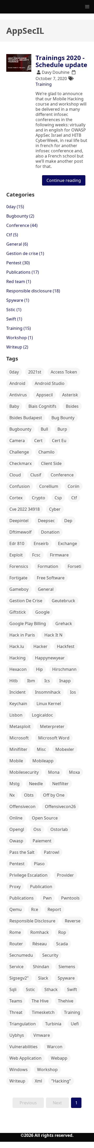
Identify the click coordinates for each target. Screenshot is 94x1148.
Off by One (53, 795)
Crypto (38, 498)
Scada (62, 944)
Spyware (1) (17, 300)
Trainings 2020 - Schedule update (61, 61)
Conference (62, 475)
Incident (17, 692)
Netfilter (60, 783)
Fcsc (36, 555)
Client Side (51, 463)
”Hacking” (61, 1081)
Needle (36, 783)
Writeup (17, 1081)
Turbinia (53, 1024)
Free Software (50, 578)
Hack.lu (16, 646)
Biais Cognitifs (42, 406)
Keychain (18, 703)
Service (16, 966)
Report (54, 909)
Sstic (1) (13, 309)
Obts (29, 795)
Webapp (59, 1058)
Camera (17, 440)
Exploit (16, 555)
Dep (68, 520)
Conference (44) (22, 225)
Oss (37, 829)
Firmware (59, 555)
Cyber (55, 509)
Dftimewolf (20, 532)
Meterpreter (52, 726)
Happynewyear (50, 658)
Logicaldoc (42, 715)
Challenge (19, 452)
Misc (41, 749)
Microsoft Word (53, 738)
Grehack (63, 623)
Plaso (39, 864)
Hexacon (18, 669)
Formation (48, 566)
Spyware (66, 978)
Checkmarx (20, 463)
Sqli (12, 989)
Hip (39, 669)
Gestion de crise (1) (25, 253)
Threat (15, 1012)
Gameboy (18, 589)
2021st (34, 372)
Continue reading (63, 180)
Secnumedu (21, 955)
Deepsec (46, 520)
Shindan (41, 966)
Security (50, 955)
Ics (47, 681)
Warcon (54, 1046)
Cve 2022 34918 (24, 509)
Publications (21, 898)
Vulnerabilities (23, 1046)
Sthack (51, 989)
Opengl (16, 829)
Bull (44, 429)
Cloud (15, 475)
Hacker (40, 646)
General (46, 589)
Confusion (19, 486)
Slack (43, 978)
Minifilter (18, 749)
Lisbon (15, 715)
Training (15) (18, 328)
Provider (65, 875)
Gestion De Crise (25, 600)
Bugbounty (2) (20, 216)
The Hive (40, 1001)
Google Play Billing (27, 623)
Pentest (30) (18, 263)
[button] (87, 7)
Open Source (45, 818)
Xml (38, 1081)
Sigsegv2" (19, 978)
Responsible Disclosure (32, 921)
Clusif (35, 475)
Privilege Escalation (28, 875)
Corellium (48, 486)
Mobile (16, 761)
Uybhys (16, 1035)
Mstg (14, 783)
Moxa (74, 772)
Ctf (74, 498)
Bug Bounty (62, 418)
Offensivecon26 (60, 806)
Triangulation (22, 1024)
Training (44, 84)
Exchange (67, 543)
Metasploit (20, 726)
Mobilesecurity (24, 772)
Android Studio (49, 383)
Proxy (15, 886)
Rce (34, 909)
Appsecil (44, 395)
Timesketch (43, 1012)
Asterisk (70, 395)
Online (15, 818)
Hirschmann (64, 669)
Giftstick (17, 612)
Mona (54, 772)
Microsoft (19, 738)
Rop (62, 932)
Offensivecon (22, 806)
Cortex (15, 498)
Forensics (18, 566)
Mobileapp (43, 761)
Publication (41, 886)
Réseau (39, 944)
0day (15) (15, 206)
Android (17, 383)
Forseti (74, 566)
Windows (18, 1069)
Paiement (42, 841)
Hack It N (53, 635)
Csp (58, 498)
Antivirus (18, 395)
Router (16, 944)
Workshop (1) (19, 337)
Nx (12, 795)
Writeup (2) (17, 347)
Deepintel (18, 520)
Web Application (25, 1058)
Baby (14, 406)
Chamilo (46, 452)
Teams (15, 1001)
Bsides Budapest (25, 418)
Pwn (47, 898)
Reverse (72, 921)
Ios (73, 692)
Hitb (13, 681)
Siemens (66, 966)
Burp (62, 429)
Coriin (73, 486)
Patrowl (51, 852)
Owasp (16, 841)
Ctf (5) (12, 235)
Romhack (39, 932)
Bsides (72, 406)
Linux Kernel (49, 703)
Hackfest (65, 646)
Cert (38, 440)
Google (42, 612)
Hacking (17, 658)
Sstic (30, 989)
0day (14, 372)
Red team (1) (18, 281)
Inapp (65, 681)
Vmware (41, 1035)
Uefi (75, 1024)
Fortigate (18, 578)
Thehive (65, 1001)
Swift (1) (14, 319)
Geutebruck (63, 600)
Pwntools (70, 898)
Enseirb (41, 543)
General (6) (17, 244)
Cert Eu (59, 440)
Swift (72, 989)
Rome (15, 932)
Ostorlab (59, 829)
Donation (50, 532)
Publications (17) (22, 272)
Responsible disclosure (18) (33, 291)
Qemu (15, 909)
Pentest (17, 864)
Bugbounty (20, 429)
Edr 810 (16, 543)
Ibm (31, 681)
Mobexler (64, 749)
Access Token (64, 372)
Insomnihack (48, 692)
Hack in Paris (22, 635)
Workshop (47, 1069)
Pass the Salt (21, 852)
